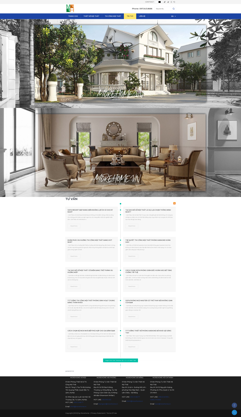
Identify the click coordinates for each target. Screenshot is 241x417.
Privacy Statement (98, 413)
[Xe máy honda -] (70, 8)
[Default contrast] (156, 2)
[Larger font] (164, 2)
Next (131, 360)
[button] (171, 9)
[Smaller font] (168, 2)
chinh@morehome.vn (78, 406)
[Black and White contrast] (160, 2)
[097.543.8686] (234, 412)
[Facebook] (234, 405)
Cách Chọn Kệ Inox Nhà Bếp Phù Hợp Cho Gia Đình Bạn (91, 331)
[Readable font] (171, 2)
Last (134, 360)
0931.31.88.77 (78, 402)
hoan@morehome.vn (163, 404)
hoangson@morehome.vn (108, 404)
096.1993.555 (106, 400)
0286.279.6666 (155, 400)
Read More (74, 226)
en (172, 16)
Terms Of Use (112, 413)
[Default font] (174, 2)
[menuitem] (73, 16)
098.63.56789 (163, 397)
